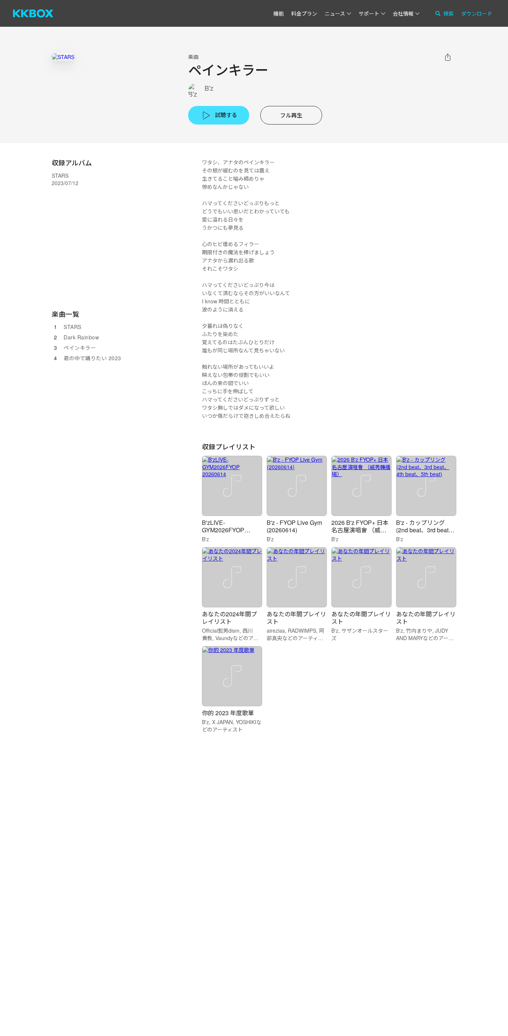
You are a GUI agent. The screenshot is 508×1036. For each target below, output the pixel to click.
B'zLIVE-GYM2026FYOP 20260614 (223, 530)
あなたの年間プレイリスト (296, 618)
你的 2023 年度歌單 (228, 713)
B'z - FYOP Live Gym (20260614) (294, 526)
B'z (209, 88)
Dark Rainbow (81, 337)
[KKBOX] (33, 13)
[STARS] (63, 57)
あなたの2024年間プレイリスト (229, 618)
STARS (72, 326)
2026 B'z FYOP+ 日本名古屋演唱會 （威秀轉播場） (360, 530)
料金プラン (304, 13)
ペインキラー (80, 347)
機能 (278, 13)
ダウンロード (476, 13)
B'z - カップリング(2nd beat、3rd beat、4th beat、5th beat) (425, 530)
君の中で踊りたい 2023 (92, 358)
